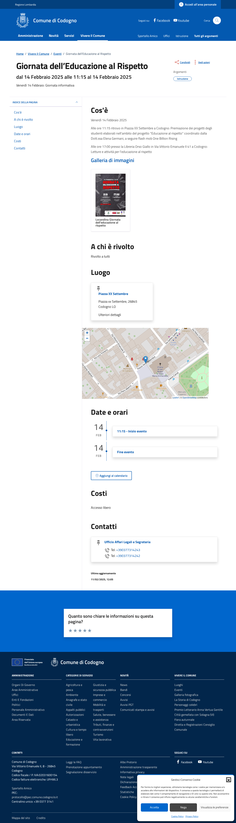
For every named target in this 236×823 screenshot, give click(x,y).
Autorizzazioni (75, 714)
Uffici (166, 36)
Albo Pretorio (128, 762)
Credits (41, 818)
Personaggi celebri (185, 704)
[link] (198, 4)
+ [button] (87, 332)
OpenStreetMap (189, 397)
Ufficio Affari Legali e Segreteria (127, 541)
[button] (228, 780)
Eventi (178, 690)
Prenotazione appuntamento (84, 767)
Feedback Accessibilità (134, 787)
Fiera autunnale (184, 719)
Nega (183, 807)
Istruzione (182, 36)
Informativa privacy (132, 772)
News (123, 685)
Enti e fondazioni (23, 700)
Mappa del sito (21, 818)
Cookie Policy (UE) (131, 797)
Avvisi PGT (126, 704)
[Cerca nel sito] (217, 20)
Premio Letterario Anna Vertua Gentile (198, 709)
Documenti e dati (23, 714)
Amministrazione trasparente (138, 767)
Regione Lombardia (25, 4)
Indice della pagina (25, 102)
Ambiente (72, 695)
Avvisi (124, 700)
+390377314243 (128, 549)
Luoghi (178, 685)
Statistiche (127, 792)
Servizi (69, 35)
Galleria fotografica (186, 695)
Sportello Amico (147, 36)
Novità (53, 35)
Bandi (123, 690)
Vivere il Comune (93, 35)
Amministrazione (30, 35)
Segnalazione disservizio (81, 772)
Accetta (154, 807)
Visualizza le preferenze (214, 807)
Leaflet (176, 397)
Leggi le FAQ (73, 762)
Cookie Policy (177, 816)
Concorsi (125, 695)
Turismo (98, 734)
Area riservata (21, 719)
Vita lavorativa (102, 739)
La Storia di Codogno (187, 700)
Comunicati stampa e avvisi (137, 709)
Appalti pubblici (75, 709)
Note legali (127, 777)
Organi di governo (23, 685)
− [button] (87, 338)
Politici (16, 704)
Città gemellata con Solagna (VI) (194, 714)
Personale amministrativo (28, 709)
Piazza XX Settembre (113, 293)
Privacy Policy (191, 816)
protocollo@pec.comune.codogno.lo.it (35, 797)
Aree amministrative (25, 690)
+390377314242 (128, 555)
